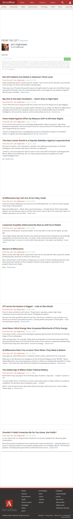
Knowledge (44, 7)
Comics (41, 496)
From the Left (7, 80)
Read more (25, 92)
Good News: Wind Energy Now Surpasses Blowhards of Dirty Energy (34, 328)
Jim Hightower (19, 80)
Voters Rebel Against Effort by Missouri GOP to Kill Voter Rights (32, 118)
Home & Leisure (33, 7)
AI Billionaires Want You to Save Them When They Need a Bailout (33, 350)
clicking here (11, 69)
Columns (41, 499)
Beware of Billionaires (12, 248)
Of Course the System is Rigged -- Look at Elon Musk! (27, 306)
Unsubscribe (66, 515)
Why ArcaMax (60, 502)
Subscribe (67, 59)
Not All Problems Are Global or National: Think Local (27, 76)
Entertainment (14, 7)
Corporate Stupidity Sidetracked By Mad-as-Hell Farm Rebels (31, 224)
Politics (53, 7)
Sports (60, 7)
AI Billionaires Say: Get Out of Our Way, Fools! (24, 197)
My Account (59, 499)
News (40, 494)
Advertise (41, 515)
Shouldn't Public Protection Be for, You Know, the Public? (29, 432)
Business (4, 7)
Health (23, 7)
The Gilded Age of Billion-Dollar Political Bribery (25, 369)
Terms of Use (58, 515)
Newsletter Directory (62, 508)
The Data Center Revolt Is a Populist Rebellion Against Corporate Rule (36, 140)
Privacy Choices (65, 517)
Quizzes (41, 502)
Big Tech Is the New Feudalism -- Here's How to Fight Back (30, 98)
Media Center (60, 505)
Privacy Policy (49, 515)
